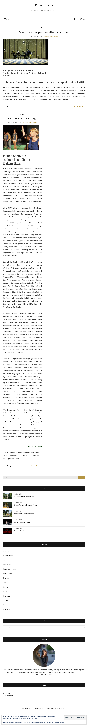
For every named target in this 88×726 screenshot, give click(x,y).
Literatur (5, 587)
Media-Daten (27, 708)
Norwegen (6, 596)
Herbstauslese (7, 564)
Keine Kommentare (51, 36)
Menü (8, 19)
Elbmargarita (44, 5)
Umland (5, 605)
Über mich (39, 708)
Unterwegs (6, 609)
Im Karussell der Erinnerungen (22, 118)
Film (4, 560)
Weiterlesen (78, 107)
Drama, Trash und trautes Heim (25, 505)
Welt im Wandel (19, 531)
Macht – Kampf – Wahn (22, 522)
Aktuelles (22, 114)
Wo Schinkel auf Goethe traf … (25, 496)
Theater (44, 28)
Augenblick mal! (8, 556)
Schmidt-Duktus (9, 419)
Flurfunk (7, 693)
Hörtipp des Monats (9, 569)
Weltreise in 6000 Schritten (24, 514)
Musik (5, 591)
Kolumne (6, 578)
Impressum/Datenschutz (55, 708)
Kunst (5, 582)
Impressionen (7, 573)
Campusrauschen (10, 691)
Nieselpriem (9, 696)
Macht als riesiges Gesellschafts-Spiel (44, 32)
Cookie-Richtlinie (59, 722)
